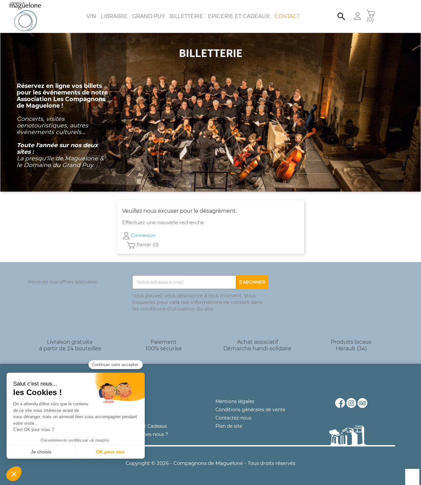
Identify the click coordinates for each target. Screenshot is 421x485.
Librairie (114, 16)
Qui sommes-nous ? (145, 434)
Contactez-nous (233, 418)
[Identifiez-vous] (357, 16)
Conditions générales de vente (250, 410)
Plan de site (228, 426)
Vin (91, 16)
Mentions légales (234, 401)
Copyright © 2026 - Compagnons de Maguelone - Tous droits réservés (210, 463)
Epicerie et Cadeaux (239, 16)
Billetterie (186, 16)
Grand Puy (148, 16)
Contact (287, 16)
